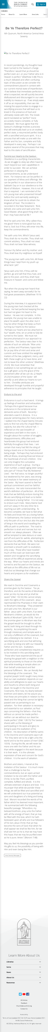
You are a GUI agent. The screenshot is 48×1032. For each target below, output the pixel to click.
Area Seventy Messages (12, 855)
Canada (4, 11)
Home (3, 14)
